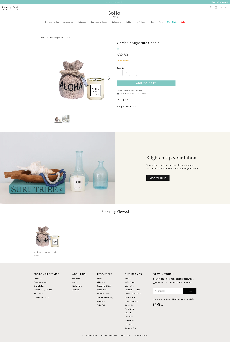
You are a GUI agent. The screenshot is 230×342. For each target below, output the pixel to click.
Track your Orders (41, 282)
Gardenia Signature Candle (58, 37)
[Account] (225, 7)
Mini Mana (129, 316)
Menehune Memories (133, 293)
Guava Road (129, 320)
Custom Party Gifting (105, 297)
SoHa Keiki (129, 305)
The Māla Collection (132, 290)
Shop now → (134, 2)
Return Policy (39, 286)
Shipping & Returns (126, 106)
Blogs (99, 278)
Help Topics (38, 293)
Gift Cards (101, 282)
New (161, 22)
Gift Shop (141, 22)
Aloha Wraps (130, 282)
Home (43, 37)
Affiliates (75, 290)
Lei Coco (128, 324)
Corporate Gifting (104, 286)
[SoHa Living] (114, 14)
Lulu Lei (128, 313)
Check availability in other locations (133, 93)
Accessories (68, 22)
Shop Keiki (172, 21)
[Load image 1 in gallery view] (83, 77)
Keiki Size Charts (103, 293)
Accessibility (101, 290)
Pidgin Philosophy (131, 301)
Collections (116, 22)
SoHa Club (101, 305)
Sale (183, 22)
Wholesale (101, 301)
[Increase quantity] (134, 73)
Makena (128, 278)
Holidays (129, 22)
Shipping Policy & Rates (43, 290)
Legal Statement (141, 335)
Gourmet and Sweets (99, 22)
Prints (152, 22)
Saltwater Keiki (130, 328)
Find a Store (77, 286)
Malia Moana (130, 297)
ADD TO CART (146, 83)
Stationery (82, 22)
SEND (189, 290)
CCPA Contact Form (41, 297)
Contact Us (38, 278)
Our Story (76, 278)
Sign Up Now (158, 178)
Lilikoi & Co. (129, 286)
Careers (75, 282)
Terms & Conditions (109, 335)
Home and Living (52, 22)
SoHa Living (129, 309)
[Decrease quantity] (120, 73)
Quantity (121, 68)
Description (123, 99)
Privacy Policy (126, 335)
